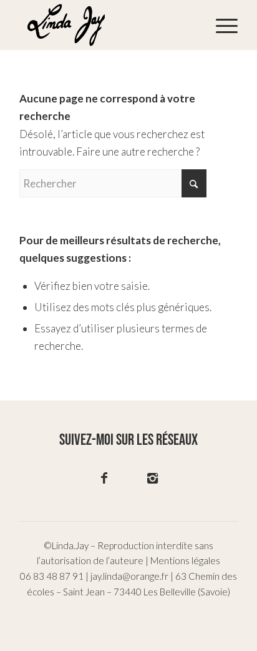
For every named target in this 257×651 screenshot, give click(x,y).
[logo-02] (106, 25)
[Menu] (220, 25)
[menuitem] (220, 25)
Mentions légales (185, 560)
